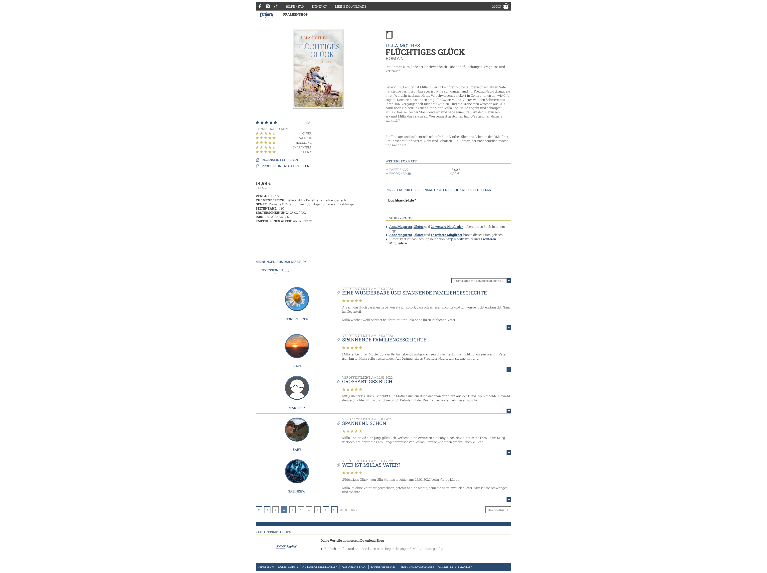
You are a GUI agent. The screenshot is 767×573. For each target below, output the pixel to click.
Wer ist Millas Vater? (371, 465)
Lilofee (418, 226)
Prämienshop (295, 14)
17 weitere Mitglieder (446, 235)
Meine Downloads (350, 6)
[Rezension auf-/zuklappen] (509, 327)
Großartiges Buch (367, 381)
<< (258, 509)
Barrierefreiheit (384, 566)
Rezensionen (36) (275, 270)
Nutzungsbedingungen (320, 566)
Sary (449, 239)
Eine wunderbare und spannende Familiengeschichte (414, 292)
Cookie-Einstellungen (455, 566)
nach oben (496, 509)
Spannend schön (364, 423)
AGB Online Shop (354, 566)
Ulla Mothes (402, 45)
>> (334, 509)
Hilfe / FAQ (295, 6)
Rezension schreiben (280, 160)
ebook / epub (400, 174)
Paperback (398, 170)
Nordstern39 (463, 239)
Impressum (266, 566)
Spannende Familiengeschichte (384, 339)
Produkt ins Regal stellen (285, 166)
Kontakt (319, 6)
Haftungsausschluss (417, 566)
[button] (500, 6)
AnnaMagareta (400, 226)
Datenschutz (288, 566)
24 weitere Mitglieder (447, 226)
